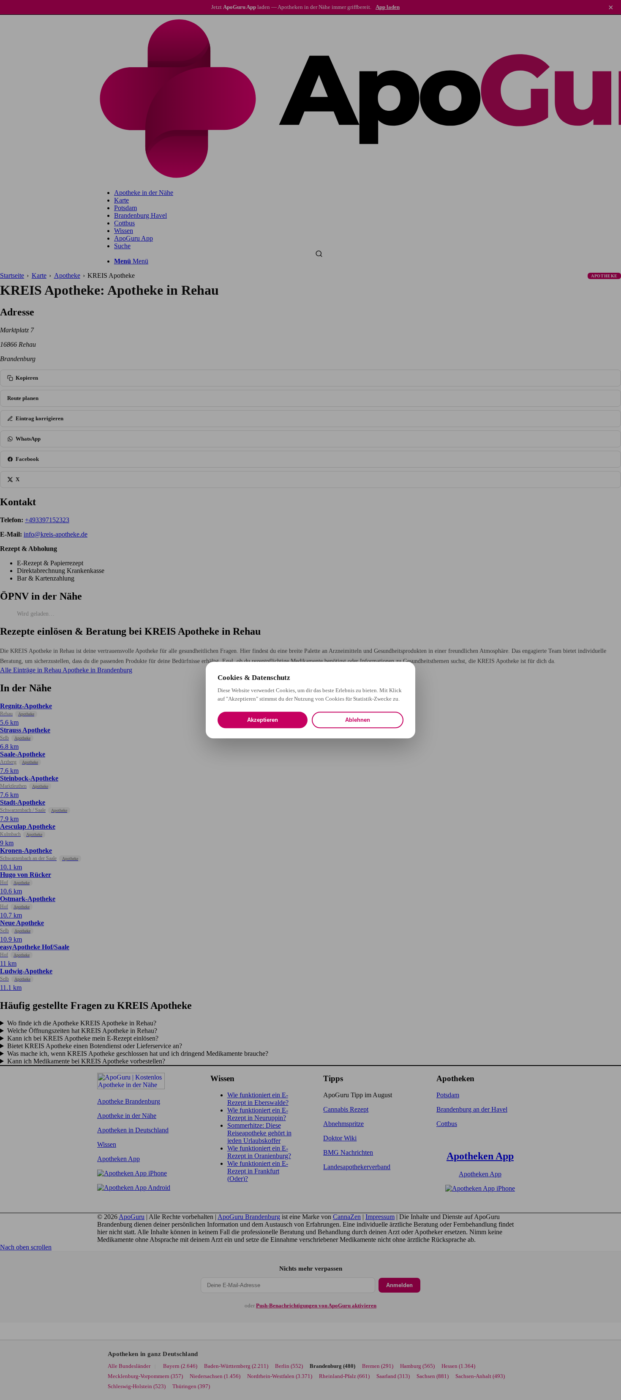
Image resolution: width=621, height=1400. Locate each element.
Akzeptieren (262, 720)
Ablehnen (357, 720)
